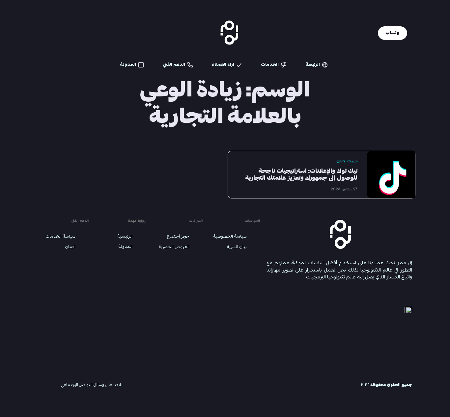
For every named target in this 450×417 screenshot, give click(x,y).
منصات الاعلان (347, 161)
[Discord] (78, 33)
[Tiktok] (57, 33)
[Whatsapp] (68, 33)
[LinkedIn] (47, 33)
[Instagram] (36, 33)
